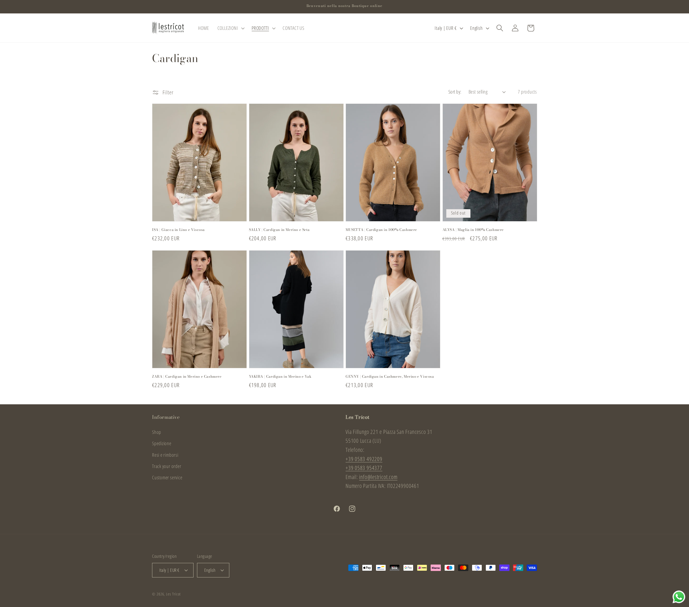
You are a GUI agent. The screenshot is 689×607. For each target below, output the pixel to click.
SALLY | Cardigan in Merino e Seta (279, 229)
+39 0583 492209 (364, 459)
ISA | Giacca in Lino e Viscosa (178, 229)
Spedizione (161, 443)
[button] (230, 28)
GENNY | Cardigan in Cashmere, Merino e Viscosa (390, 376)
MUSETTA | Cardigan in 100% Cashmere (381, 229)
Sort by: (455, 91)
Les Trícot (173, 594)
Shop (156, 432)
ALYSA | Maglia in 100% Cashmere (473, 229)
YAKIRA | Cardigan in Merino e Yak (280, 376)
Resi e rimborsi (165, 455)
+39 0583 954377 (364, 468)
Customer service (167, 477)
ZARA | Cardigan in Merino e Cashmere (187, 376)
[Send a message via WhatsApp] (679, 597)
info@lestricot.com (378, 477)
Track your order (166, 466)
